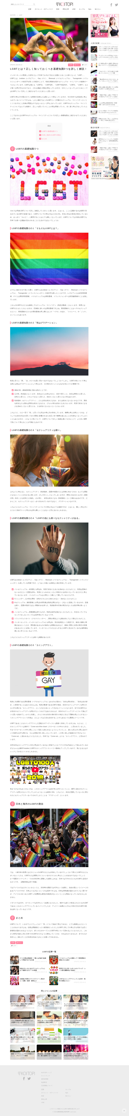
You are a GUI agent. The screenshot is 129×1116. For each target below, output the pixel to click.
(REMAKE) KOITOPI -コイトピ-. (66, 1112)
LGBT (20, 15)
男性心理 (66, 9)
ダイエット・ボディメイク (44, 9)
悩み (89, 9)
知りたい (98, 9)
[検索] (34, 4)
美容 (57, 9)
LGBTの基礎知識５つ (50, 131)
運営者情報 (44, 1079)
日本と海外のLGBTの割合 (51, 135)
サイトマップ (45, 1076)
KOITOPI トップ (46, 1072)
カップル (82, 9)
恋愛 (29, 9)
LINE (73, 9)
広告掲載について (47, 1085)
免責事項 (44, 1082)
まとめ (44, 139)
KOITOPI (13, 15)
